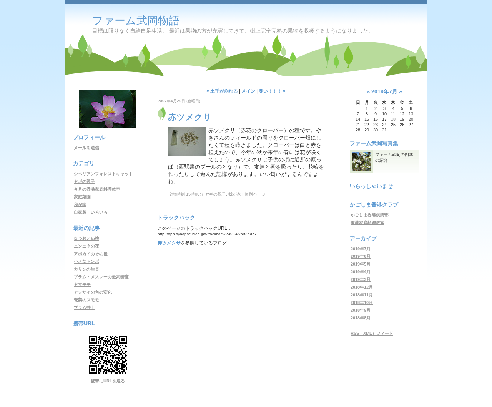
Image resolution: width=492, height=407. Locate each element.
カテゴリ (84, 163)
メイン (248, 91)
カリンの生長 (86, 269)
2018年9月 (361, 310)
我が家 (80, 204)
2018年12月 (362, 287)
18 (393, 119)
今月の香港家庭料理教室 (97, 189)
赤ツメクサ (169, 243)
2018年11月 (362, 294)
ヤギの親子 (84, 181)
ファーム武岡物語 (136, 21)
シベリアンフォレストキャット (103, 173)
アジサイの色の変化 (93, 292)
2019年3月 (361, 279)
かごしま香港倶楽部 (370, 215)
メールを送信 (86, 147)
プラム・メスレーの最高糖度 (101, 276)
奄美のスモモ (86, 299)
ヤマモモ (82, 284)
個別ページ (255, 194)
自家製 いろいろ (91, 212)
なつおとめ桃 (86, 238)
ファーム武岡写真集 (374, 143)
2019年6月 (361, 256)
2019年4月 (361, 271)
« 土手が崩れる (222, 91)
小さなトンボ (86, 261)
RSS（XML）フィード (372, 333)
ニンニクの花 (86, 246)
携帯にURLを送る (108, 381)
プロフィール (89, 137)
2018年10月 (362, 302)
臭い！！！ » (272, 91)
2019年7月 (361, 248)
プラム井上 (84, 307)
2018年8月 (361, 318)
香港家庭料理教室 (367, 222)
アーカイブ (363, 238)
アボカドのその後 (91, 253)
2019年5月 (361, 264)
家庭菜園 (82, 196)
